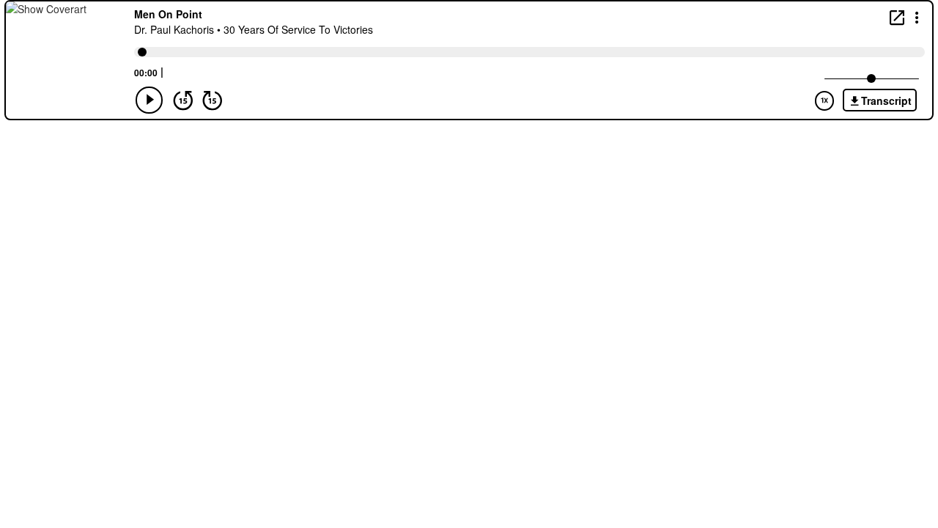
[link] (897, 17)
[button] (917, 16)
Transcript (886, 100)
